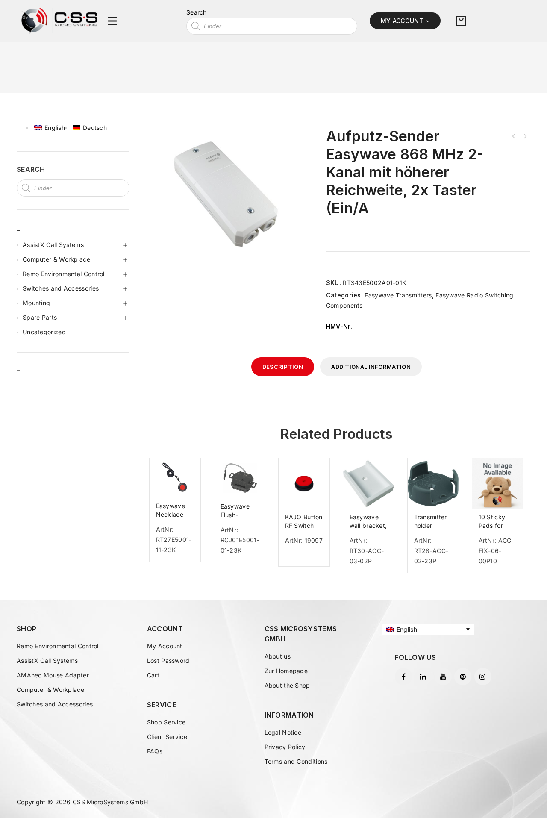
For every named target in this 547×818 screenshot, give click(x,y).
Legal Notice (283, 732)
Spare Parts (40, 317)
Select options (178, 568)
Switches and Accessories (61, 288)
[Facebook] (403, 676)
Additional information (371, 366)
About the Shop (287, 685)
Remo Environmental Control (64, 273)
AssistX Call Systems (53, 244)
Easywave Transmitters (398, 295)
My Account (164, 646)
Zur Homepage (286, 670)
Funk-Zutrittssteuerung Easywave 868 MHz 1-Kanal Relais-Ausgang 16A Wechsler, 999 (513, 136)
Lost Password (168, 660)
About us (278, 656)
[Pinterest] (462, 676)
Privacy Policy (285, 746)
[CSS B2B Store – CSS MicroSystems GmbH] (59, 20)
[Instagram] (482, 676)
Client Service (167, 736)
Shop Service (166, 722)
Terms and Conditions (296, 761)
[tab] (282, 366)
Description (282, 366)
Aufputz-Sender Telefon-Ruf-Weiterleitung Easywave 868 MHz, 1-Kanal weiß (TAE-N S (524, 136)
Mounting (36, 302)
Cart (153, 675)
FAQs (154, 751)
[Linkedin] (423, 676)
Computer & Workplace (56, 259)
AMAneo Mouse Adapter (53, 675)
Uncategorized (44, 331)
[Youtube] (443, 676)
